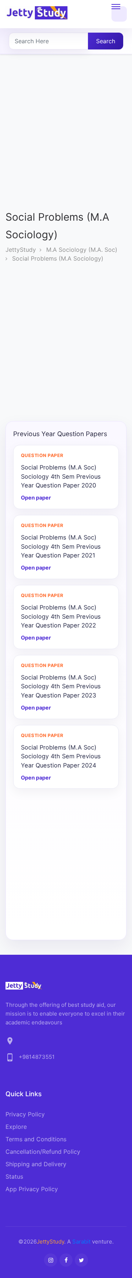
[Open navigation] (119, 14)
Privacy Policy (25, 1114)
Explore (16, 1126)
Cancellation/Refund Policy (43, 1151)
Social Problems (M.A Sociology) (57, 258)
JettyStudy (21, 249)
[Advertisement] (66, 139)
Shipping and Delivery (36, 1164)
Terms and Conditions (36, 1139)
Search (105, 41)
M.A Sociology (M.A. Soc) (81, 249)
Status (14, 1176)
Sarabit (81, 1241)
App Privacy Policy (32, 1189)
